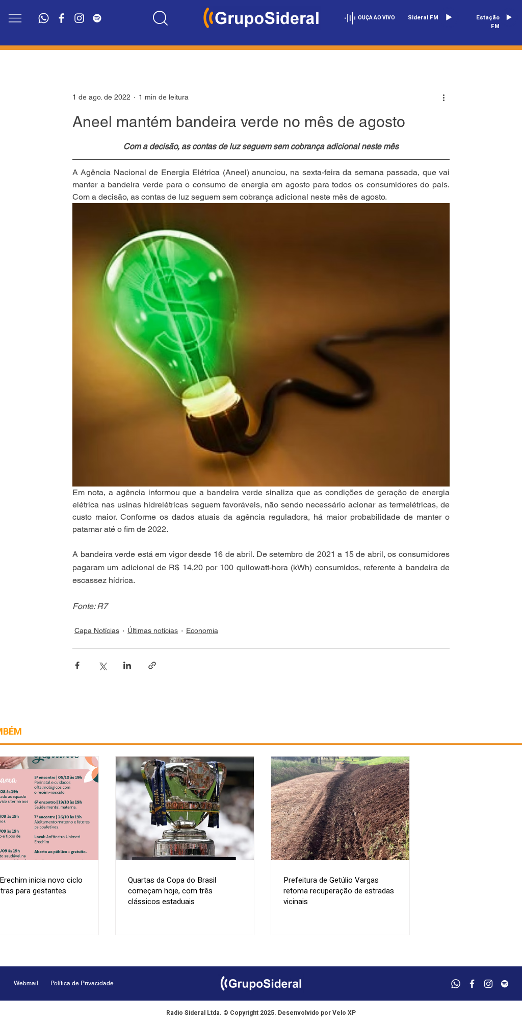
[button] (15, 18)
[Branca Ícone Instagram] (79, 18)
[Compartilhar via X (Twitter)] (102, 665)
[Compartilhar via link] (152, 665)
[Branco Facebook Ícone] (61, 18)
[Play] (448, 17)
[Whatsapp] (43, 18)
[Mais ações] (443, 97)
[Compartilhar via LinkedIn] (127, 665)
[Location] (160, 18)
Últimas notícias (152, 630)
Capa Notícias (96, 630)
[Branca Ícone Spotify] (97, 18)
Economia (202, 630)
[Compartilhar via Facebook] (77, 665)
